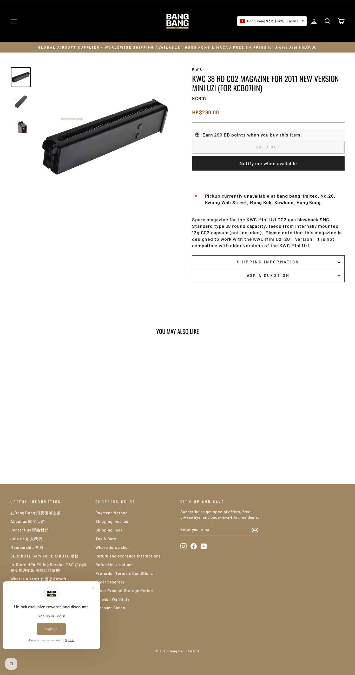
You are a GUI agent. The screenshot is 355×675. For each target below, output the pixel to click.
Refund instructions (114, 564)
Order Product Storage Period (124, 590)
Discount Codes (110, 607)
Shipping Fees (109, 530)
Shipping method (111, 521)
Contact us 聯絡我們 (29, 530)
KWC (197, 69)
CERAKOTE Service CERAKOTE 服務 (44, 556)
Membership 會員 (26, 547)
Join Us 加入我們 (26, 538)
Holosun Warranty (112, 599)
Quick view (50, 421)
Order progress (110, 582)
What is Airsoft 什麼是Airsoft (38, 578)
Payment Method (111, 512)
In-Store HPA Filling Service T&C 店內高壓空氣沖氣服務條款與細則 (48, 567)
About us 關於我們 (27, 521)
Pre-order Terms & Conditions (124, 573)
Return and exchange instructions (128, 556)
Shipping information (268, 262)
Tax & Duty (105, 538)
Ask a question (268, 275)
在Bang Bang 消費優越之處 (35, 512)
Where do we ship (112, 547)
